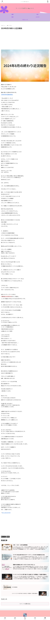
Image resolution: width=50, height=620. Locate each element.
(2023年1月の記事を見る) (7, 94)
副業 (8, 536)
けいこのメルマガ (6, 512)
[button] (46, 337)
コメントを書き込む (25, 603)
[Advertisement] (25, 39)
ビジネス (4, 536)
